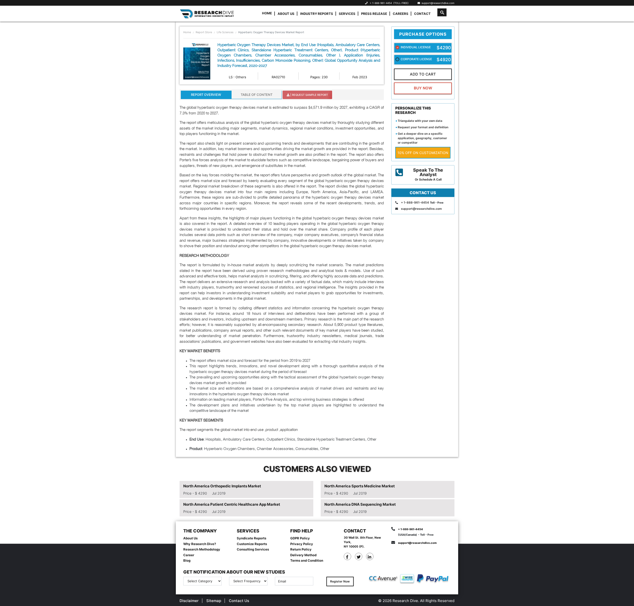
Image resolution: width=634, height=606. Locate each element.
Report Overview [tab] (206, 95)
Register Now (340, 581)
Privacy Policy (301, 544)
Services (347, 14)
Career (188, 555)
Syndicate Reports (251, 538)
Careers (400, 14)
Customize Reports (252, 544)
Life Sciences (225, 32)
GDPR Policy (300, 538)
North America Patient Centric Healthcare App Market (231, 504)
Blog (186, 560)
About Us (286, 14)
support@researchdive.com (437, 2)
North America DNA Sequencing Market (360, 504)
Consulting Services (253, 549)
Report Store (204, 32)
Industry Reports (316, 14)
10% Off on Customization (422, 153)
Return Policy (301, 549)
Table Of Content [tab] (256, 95)
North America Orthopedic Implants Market (222, 486)
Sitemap (213, 600)
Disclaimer (189, 600)
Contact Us (239, 600)
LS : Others (237, 77)
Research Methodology (201, 549)
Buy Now (423, 88)
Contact (422, 14)
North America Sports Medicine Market (359, 486)
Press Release (374, 14)
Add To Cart (423, 74)
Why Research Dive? (199, 544)
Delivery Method (303, 555)
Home (267, 13)
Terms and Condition (306, 560)
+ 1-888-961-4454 (381, 2)
